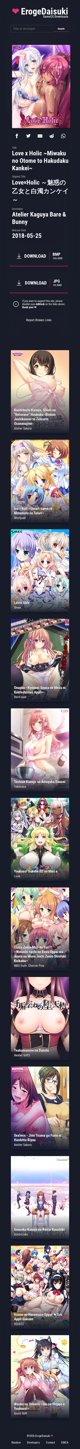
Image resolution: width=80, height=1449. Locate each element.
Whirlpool (20, 518)
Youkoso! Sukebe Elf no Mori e (35, 871)
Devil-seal (20, 697)
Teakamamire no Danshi (31, 1050)
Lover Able (22, 602)
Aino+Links (21, 1234)
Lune (17, 876)
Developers (33, 1442)
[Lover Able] (40, 611)
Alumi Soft (20, 1413)
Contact (50, 1442)
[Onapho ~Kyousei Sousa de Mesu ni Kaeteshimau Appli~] (40, 701)
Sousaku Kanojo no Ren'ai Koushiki (39, 1229)
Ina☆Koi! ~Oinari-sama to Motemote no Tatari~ (33, 510)
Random (16, 1442)
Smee (17, 607)
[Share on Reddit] (51, 136)
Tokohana (20, 786)
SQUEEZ (19, 1324)
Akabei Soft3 (22, 1055)
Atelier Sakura (23, 428)
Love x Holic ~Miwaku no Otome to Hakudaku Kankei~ (40, 161)
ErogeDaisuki (40, 12)
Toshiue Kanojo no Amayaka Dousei (39, 781)
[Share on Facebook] (16, 136)
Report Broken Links (38, 320)
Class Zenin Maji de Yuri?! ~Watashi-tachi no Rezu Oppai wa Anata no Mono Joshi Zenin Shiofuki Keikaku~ (40, 954)
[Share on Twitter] (28, 136)
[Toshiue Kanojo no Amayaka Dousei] (40, 790)
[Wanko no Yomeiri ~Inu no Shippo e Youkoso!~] (40, 1417)
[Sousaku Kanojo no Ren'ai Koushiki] (40, 1238)
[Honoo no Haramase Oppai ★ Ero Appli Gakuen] (40, 1328)
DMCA (65, 1442)
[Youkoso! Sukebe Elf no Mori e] (40, 880)
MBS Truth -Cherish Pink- (29, 966)
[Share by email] (40, 136)
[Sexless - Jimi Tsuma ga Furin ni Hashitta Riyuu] (40, 1149)
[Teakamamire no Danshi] (40, 1059)
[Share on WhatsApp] (63, 136)
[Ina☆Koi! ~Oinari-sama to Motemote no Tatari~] (40, 522)
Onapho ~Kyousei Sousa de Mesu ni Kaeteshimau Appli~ (40, 689)
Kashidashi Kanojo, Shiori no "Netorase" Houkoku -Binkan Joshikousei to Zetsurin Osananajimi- (35, 417)
